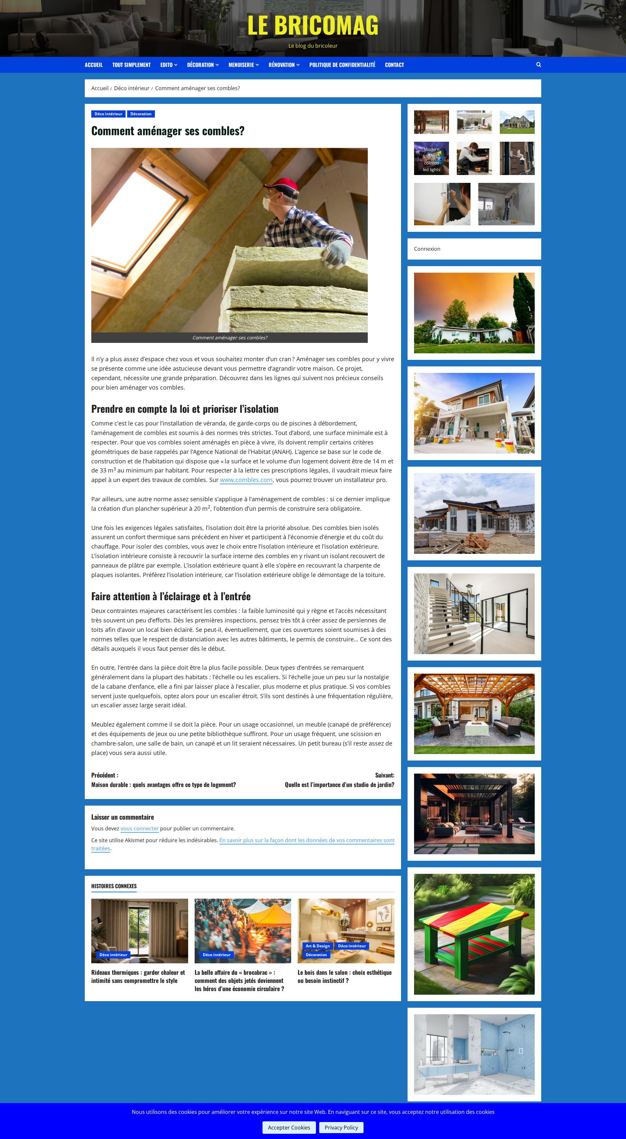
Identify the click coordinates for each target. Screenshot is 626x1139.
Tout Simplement (131, 65)
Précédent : (163, 780)
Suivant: (340, 780)
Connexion (427, 248)
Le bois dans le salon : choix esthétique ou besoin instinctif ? (345, 976)
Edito (166, 65)
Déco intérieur (108, 114)
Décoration (200, 65)
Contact (394, 65)
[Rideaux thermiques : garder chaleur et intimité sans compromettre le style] (139, 931)
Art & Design (318, 946)
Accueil (94, 65)
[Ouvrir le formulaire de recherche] (538, 64)
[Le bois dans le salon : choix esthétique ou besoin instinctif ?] (346, 931)
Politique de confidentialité (342, 65)
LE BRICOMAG (313, 24)
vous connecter (140, 828)
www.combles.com (246, 480)
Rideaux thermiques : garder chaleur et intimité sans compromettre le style (138, 976)
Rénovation (282, 65)
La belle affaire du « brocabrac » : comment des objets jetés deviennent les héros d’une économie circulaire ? (239, 980)
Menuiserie (241, 65)
